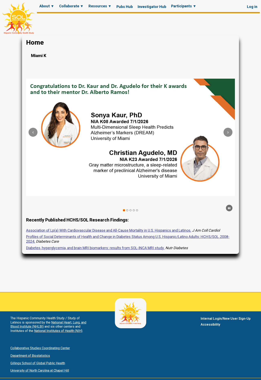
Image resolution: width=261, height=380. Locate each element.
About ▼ (46, 6)
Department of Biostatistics (30, 356)
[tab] (124, 210)
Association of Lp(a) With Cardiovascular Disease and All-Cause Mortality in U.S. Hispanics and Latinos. (108, 230)
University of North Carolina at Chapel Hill (39, 370)
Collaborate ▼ (71, 6)
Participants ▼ (183, 6)
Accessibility (210, 324)
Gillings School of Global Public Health (37, 363)
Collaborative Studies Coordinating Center (40, 348)
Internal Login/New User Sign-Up (226, 319)
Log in (252, 6)
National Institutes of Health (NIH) (58, 331)
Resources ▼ (100, 6)
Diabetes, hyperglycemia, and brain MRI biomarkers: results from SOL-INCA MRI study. (95, 248)
